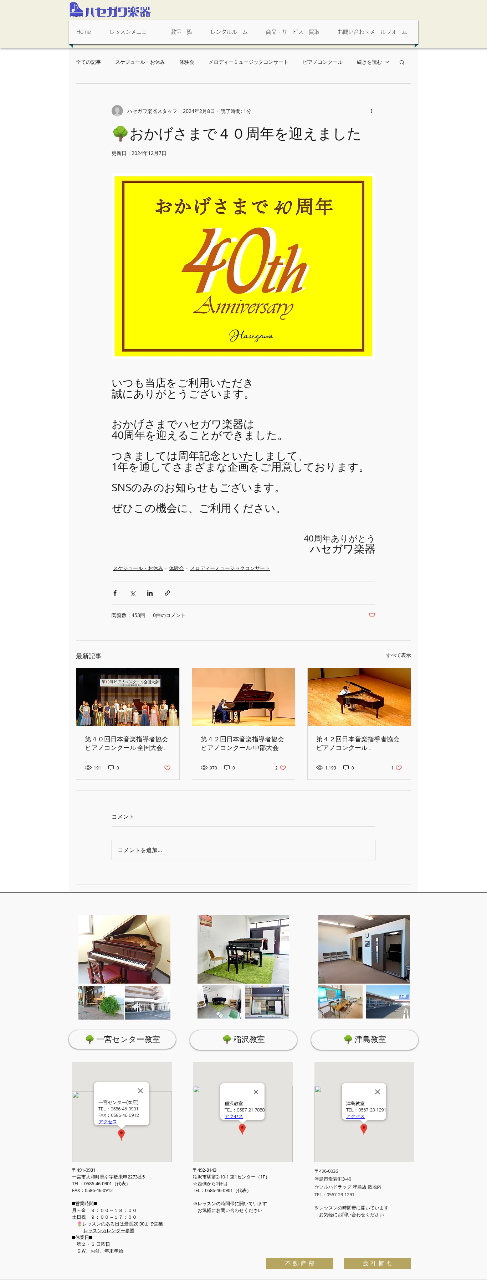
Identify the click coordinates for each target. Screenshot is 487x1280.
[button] (133, 32)
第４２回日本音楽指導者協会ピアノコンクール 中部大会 (242, 743)
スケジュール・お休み (140, 61)
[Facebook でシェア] (115, 593)
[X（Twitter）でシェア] (132, 593)
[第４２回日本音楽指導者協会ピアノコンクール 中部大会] (243, 697)
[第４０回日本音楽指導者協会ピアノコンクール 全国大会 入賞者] (127, 697)
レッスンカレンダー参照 (108, 1230)
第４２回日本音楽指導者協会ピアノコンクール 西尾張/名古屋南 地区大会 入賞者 (358, 743)
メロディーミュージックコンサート (248, 61)
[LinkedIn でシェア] (150, 593)
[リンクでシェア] (167, 593)
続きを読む (369, 61)
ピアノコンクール (323, 61)
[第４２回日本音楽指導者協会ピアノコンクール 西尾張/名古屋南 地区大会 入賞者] (359, 697)
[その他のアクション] (371, 111)
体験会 (186, 61)
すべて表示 (398, 655)
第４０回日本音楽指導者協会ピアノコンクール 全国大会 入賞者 (127, 743)
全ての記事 (88, 61)
